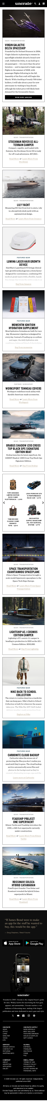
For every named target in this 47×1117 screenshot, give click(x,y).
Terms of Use (29, 1062)
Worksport (28, 384)
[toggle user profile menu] (39, 4)
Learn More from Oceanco (29, 218)
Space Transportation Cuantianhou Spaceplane (23, 570)
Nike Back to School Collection (23, 693)
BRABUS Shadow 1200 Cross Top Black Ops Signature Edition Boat (23, 448)
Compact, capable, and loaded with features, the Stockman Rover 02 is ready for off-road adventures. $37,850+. (23, 151)
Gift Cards (28, 1038)
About (5, 1062)
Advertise (7, 1064)
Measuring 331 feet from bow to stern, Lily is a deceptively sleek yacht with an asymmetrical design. (23, 211)
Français (27, 1049)
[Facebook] (23, 1015)
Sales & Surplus (31, 1036)
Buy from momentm (23, 347)
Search (35, 4)
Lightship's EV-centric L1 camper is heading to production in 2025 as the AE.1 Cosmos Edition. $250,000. (23, 641)
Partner (18, 384)
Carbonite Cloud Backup (23, 755)
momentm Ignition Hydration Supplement (23, 326)
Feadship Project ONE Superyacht (23, 820)
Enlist (5, 1068)
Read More (14, 159)
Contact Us (8, 1049)
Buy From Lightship (30, 649)
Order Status (9, 1047)
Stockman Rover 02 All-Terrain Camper (23, 143)
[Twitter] (13, 1015)
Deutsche (28, 1051)
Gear (7, 41)
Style (5, 1031)
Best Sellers (29, 1031)
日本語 (26, 1053)
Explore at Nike (23, 714)
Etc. (4, 1040)
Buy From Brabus (30, 465)
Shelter (6, 1036)
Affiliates (7, 1066)
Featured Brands (31, 1034)
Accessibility (29, 1066)
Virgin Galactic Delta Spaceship (15, 46)
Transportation (18, 41)
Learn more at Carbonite (23, 777)
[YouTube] (18, 1015)
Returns (6, 1051)
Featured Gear (23, 257)
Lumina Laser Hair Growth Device (23, 263)
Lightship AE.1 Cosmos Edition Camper (24, 633)
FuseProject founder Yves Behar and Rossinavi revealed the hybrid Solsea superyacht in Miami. (23, 891)
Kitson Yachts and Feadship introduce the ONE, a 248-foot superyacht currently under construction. (23, 828)
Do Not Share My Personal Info (31, 1069)
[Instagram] (28, 1015)
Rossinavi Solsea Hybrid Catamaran (23, 883)
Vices (5, 1038)
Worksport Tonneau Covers (23, 388)
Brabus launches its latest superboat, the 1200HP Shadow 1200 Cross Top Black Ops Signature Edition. (23, 458)
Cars (5, 1034)
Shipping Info (8, 1053)
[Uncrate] (23, 3)
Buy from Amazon (23, 284)
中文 (25, 1055)
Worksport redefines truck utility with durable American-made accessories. (23, 393)
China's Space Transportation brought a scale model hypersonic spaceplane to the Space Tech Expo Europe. (23, 578)
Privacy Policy (30, 1064)
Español (27, 1047)
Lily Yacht (23, 205)
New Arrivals (29, 1029)
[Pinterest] (34, 1015)
